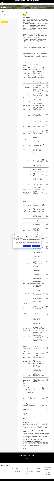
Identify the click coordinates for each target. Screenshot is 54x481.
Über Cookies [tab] (36, 236)
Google (29, 94)
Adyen (29, 73)
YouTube (29, 209)
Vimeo (29, 75)
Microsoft (29, 171)
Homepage (1, 4)
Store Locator (38, 472)
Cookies (4, 4)
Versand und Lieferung (17, 469)
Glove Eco (45, 470)
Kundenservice (16, 466)
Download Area (28, 468)
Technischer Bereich (28, 466)
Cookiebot (36, 61)
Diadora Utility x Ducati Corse (47, 469)
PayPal (29, 69)
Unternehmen (38, 466)
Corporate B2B (28, 469)
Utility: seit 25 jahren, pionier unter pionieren (47, 474)
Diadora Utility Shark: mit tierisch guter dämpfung (47, 472)
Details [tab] (27, 236)
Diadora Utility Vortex (46, 468)
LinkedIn (29, 109)
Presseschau (38, 471)
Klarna (29, 80)
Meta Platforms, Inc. (30, 215)
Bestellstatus (16, 468)
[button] (41, 2)
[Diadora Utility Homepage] (2, 2)
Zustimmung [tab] (17, 236)
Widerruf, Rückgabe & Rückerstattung (17, 470)
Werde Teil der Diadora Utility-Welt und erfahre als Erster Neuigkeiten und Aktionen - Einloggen (27, 0)
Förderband (38, 468)
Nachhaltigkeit (38, 469)
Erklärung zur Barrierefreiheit (5, 16)
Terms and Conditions (4, 14)
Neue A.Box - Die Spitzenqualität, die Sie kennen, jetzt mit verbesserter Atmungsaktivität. (47, 467)
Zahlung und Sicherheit (17, 471)
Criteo (29, 263)
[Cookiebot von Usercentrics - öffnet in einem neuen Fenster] (36, 234)
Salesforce (29, 160)
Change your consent (25, 59)
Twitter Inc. (29, 189)
